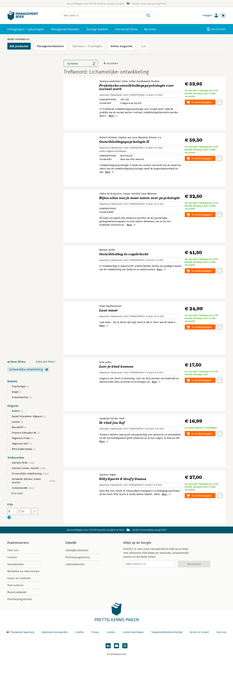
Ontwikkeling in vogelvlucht (124, 254)
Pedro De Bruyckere (110, 193)
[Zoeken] (148, 15)
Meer (111, 115)
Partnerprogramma (19, 599)
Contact (12, 557)
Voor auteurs (15, 585)
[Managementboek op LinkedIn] (108, 645)
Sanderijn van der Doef (111, 418)
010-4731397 (218, 29)
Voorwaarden (15, 564)
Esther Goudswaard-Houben (144, 81)
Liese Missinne (149, 193)
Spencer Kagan (107, 474)
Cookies (111, 632)
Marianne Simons (147, 137)
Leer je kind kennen (116, 366)
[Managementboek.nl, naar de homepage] (22, 19)
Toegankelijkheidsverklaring (166, 632)
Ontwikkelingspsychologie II (124, 142)
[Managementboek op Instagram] (124, 645)
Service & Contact (199, 632)
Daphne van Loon (127, 137)
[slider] (9, 517)
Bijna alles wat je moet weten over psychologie (139, 198)
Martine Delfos (107, 249)
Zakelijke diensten (76, 550)
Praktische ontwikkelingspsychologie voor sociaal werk (136, 87)
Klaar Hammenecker (110, 306)
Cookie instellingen (133, 632)
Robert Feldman (108, 137)
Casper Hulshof (131, 193)
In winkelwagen (202, 102)
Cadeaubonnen (75, 564)
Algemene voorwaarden (55, 632)
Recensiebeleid (16, 592)
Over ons (12, 550)
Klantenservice (18, 543)
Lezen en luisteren (19, 578)
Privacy (95, 632)
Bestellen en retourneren (23, 571)
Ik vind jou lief (112, 423)
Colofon (79, 632)
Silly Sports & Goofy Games (122, 479)
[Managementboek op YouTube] (116, 645)
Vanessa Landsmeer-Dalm (113, 81)
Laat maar (108, 310)
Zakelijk (70, 543)
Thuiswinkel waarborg (22, 632)
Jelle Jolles (105, 362)
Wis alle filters (46, 361)
